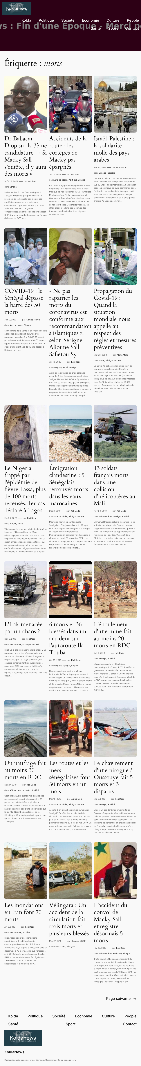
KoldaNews (14, 1052)
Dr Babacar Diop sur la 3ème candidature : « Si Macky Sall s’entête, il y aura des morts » (25, 156)
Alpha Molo (121, 167)
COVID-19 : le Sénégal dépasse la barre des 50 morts (24, 301)
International (15, 644)
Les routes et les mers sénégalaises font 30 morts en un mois (69, 777)
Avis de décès (60, 180)
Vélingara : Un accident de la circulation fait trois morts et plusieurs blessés (69, 919)
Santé (65, 367)
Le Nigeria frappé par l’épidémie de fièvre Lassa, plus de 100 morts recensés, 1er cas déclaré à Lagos (25, 489)
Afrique (13, 523)
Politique (72, 180)
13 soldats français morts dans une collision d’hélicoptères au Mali (114, 486)
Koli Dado (32, 181)
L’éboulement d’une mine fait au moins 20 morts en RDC (112, 635)
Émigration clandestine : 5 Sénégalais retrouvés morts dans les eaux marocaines (68, 486)
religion (58, 367)
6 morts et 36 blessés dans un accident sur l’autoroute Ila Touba (67, 638)
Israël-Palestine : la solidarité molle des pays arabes (114, 149)
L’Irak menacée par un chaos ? (23, 628)
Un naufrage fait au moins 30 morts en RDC (25, 770)
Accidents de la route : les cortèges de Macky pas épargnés (68, 152)
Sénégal (13, 187)
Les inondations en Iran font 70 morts (23, 912)
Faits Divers (60, 946)
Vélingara (71, 946)
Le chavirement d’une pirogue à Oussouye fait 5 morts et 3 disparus (113, 777)
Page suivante (121, 998)
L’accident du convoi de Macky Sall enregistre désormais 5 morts (110, 923)
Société (111, 173)
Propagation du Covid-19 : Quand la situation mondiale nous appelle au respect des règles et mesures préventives (115, 319)
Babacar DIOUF (79, 941)
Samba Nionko (33, 319)
